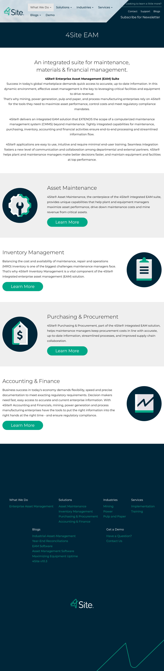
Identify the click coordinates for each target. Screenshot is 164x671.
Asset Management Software (53, 551)
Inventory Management (76, 511)
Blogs (34, 15)
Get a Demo (115, 529)
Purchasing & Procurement (78, 516)
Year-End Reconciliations (50, 541)
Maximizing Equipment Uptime (55, 556)
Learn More (67, 222)
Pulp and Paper (114, 516)
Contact (132, 11)
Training (137, 511)
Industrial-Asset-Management (54, 536)
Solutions (63, 7)
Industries (84, 7)
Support (145, 11)
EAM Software (42, 546)
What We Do (40, 7)
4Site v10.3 (39, 561)
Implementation (143, 506)
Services (104, 7)
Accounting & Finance (74, 521)
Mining (108, 506)
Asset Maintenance (72, 506)
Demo (50, 15)
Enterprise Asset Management (31, 506)
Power (108, 511)
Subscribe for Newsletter (140, 17)
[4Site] (13, 11)
